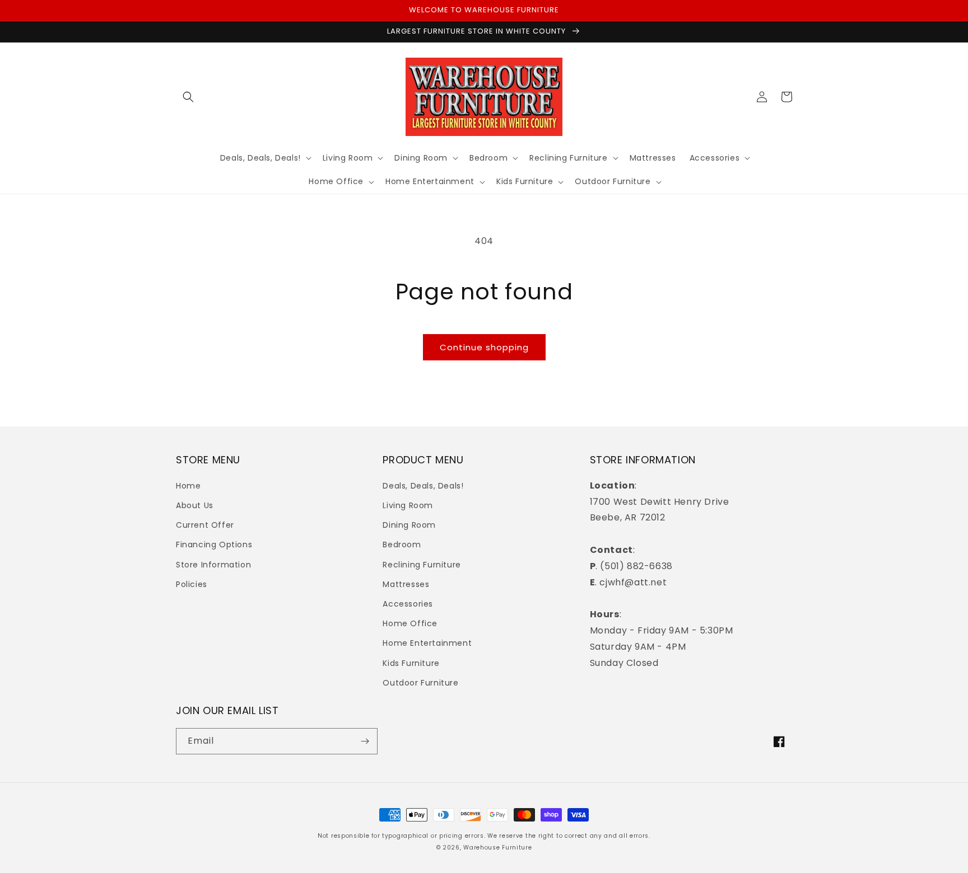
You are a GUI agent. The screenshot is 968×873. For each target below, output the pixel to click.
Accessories (408, 603)
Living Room (408, 505)
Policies (191, 584)
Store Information (213, 564)
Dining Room (409, 525)
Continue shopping (484, 347)
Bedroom (402, 544)
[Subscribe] (364, 741)
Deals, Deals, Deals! (423, 485)
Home (188, 485)
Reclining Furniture (421, 564)
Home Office (410, 623)
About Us (194, 505)
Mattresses (406, 584)
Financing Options (214, 544)
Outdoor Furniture (420, 682)
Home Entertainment (427, 643)
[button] (188, 97)
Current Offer (205, 525)
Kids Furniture (411, 663)
